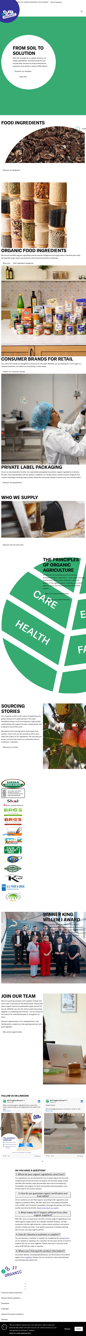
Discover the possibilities (12, 482)
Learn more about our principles (56, 593)
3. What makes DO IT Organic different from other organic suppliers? (43, 1213)
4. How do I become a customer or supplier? (38, 1234)
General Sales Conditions (11, 1298)
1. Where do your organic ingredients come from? (40, 1174)
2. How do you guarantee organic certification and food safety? (42, 1194)
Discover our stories (10, 747)
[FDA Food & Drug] (13, 887)
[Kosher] (13, 878)
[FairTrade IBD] (13, 850)
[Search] (75, 11)
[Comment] (8, 1156)
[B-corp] (13, 793)
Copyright (5, 1309)
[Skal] (13, 802)
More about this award (53, 943)
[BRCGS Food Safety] (13, 812)
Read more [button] (6, 1111)
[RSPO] (13, 897)
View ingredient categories (23, 263)
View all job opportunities (12, 1032)
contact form (64, 1238)
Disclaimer (5, 1303)
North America (56, 2)
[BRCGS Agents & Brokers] (13, 821)
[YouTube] (28, 1289)
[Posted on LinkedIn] (39, 1101)
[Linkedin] (28, 1284)
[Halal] (13, 868)
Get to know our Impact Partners (56, 599)
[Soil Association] (13, 840)
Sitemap (4, 1319)
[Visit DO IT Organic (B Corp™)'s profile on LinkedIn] (4, 1101)
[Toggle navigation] (81, 11)
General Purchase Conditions (12, 1314)
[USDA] (13, 784)
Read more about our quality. (48, 1208)
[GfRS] (13, 831)
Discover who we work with (13, 545)
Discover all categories (11, 170)
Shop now (6, 263)
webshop (28, 1257)
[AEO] (13, 859)
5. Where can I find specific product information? (40, 1250)
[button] (1, 1128)
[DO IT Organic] (12, 1271)
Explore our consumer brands (14, 371)
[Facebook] (28, 1286)
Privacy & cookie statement (11, 1293)
